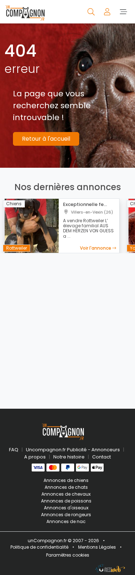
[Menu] (123, 11)
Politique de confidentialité (39, 547)
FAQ (13, 449)
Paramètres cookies (67, 555)
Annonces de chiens (66, 480)
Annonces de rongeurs (66, 514)
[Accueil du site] (25, 11)
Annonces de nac (66, 521)
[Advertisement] (67, 326)
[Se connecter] (107, 11)
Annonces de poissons (66, 501)
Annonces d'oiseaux (66, 507)
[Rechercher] (91, 11)
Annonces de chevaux (66, 494)
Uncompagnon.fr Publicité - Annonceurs (73, 449)
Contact (101, 456)
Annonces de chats (66, 487)
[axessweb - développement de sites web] (110, 568)
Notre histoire (69, 456)
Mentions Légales (97, 547)
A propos (35, 456)
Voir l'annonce (96, 248)
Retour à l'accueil (46, 139)
